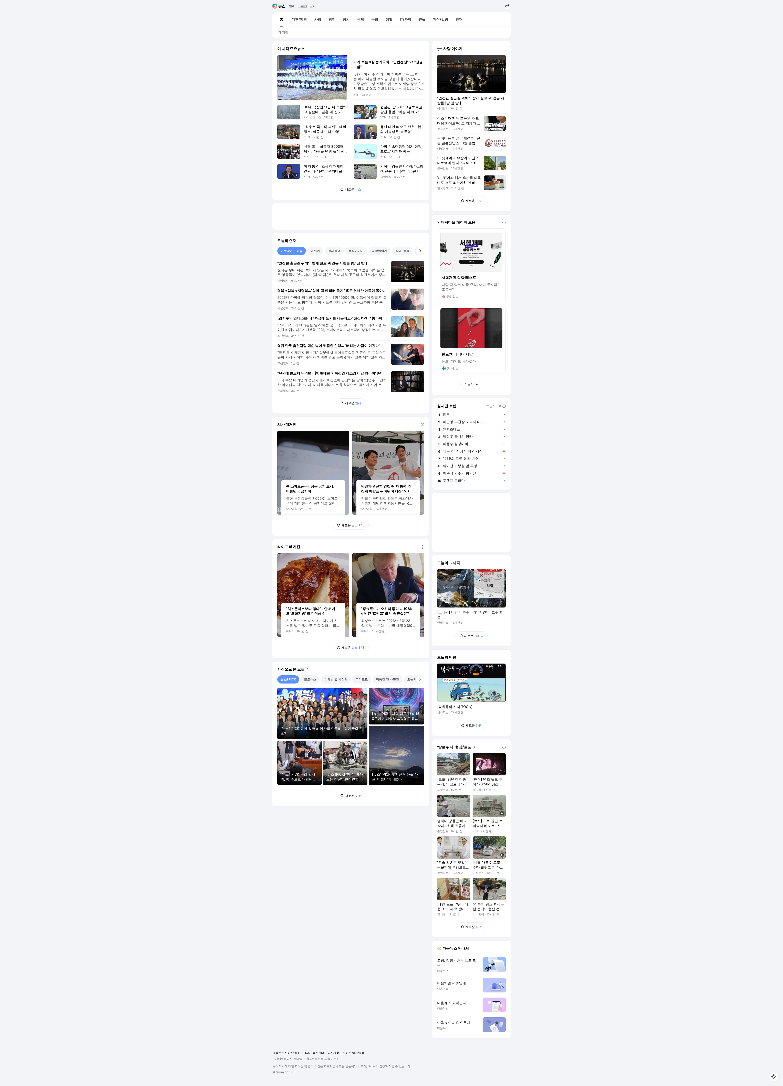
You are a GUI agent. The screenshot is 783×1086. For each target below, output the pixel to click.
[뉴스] (281, 6)
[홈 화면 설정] (773, 1076)
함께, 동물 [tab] (402, 251)
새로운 (353, 189)
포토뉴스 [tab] (310, 679)
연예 (292, 6)
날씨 (312, 6)
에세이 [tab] (315, 251)
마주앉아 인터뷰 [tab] (292, 251)
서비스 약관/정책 (354, 1052)
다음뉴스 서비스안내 (285, 1052)
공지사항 (333, 1052)
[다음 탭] (420, 251)
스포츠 (302, 6)
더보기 (469, 384)
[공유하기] (507, 6)
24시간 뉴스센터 (313, 1052)
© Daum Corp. (282, 1072)
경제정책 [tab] (334, 251)
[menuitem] (281, 19)
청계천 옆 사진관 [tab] (335, 679)
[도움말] (422, 425)
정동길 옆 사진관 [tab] (387, 679)
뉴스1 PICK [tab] (288, 679)
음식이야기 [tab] (356, 251)
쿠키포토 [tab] (362, 679)
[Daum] (275, 6)
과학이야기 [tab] (379, 251)
